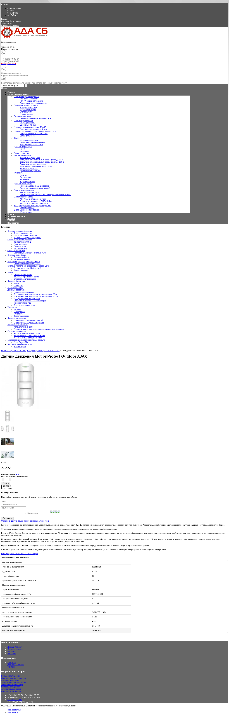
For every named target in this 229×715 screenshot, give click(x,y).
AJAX (18, 474)
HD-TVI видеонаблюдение (25, 235)
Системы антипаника (16, 331)
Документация (17, 521)
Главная (5, 19)
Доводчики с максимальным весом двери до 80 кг (35, 294)
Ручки (16, 283)
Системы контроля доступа (19, 240)
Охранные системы (16, 251)
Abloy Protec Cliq (21, 342)
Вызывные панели (22, 259)
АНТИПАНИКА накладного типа (28, 338)
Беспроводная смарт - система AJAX (30, 253)
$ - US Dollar (12, 13)
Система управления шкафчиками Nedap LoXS (28, 266)
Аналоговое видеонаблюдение (27, 238)
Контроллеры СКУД (22, 242)
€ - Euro (10, 11)
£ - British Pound (14, 8)
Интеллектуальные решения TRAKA (23, 261)
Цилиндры (18, 285)
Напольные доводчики (24, 292)
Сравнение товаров (10, 26)
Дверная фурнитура (16, 281)
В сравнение (6, 488)
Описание (5, 521)
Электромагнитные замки (25, 279)
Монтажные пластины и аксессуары (30, 301)
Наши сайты (13, 223)
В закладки (6, 486)
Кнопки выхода (20, 248)
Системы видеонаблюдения (19, 231)
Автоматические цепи (23, 327)
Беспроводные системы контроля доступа (26, 340)
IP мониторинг (20, 346)
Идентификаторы (21, 244)
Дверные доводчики (16, 290)
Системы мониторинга (11, 691)
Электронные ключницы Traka (27, 264)
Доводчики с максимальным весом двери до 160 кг (36, 296)
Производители (14, 710)
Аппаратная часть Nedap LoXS (27, 268)
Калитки (17, 309)
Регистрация (15, 21)
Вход (3, 21)
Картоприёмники (21, 316)
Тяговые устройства (22, 303)
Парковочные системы (17, 325)
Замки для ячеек (21, 270)
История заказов (14, 649)
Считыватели (20, 246)
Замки (10, 272)
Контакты (11, 221)
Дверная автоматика (16, 318)
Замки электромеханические (26, 277)
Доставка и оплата (16, 216)
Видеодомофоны (21, 257)
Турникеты (12, 307)
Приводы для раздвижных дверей (29, 322)
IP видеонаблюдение (23, 233)
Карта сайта (12, 712)
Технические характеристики (36, 521)
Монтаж (10, 667)
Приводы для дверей (10, 687)
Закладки (11, 651)
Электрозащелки (15, 288)
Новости (11, 219)
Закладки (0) (6, 23)
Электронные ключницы (12, 685)
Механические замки (23, 275)
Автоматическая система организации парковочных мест (39, 329)
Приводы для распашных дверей (28, 320)
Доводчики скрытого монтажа (27, 299)
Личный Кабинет (14, 647)
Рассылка (11, 653)
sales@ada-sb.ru (14, 700)
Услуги (10, 214)
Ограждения (19, 312)
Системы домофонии (16, 255)
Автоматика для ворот (11, 689)
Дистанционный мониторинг (20, 344)
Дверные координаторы (24, 305)
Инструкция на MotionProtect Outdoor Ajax (19, 554)
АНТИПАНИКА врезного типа (27, 333)
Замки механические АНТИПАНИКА (29, 336)
